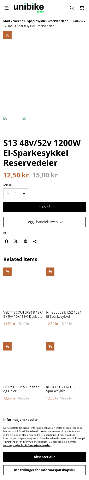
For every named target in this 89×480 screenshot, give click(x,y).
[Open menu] (7, 7)
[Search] (72, 7)
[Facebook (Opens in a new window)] (6, 241)
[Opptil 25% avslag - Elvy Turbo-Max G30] (29, 8)
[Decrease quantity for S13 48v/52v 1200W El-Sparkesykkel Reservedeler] (7, 193)
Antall (8, 185)
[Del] (35, 241)
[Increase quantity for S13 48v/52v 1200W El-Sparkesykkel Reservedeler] (24, 193)
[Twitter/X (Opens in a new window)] (16, 241)
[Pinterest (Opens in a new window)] (25, 241)
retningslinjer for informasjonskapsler (27, 445)
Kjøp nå (45, 207)
